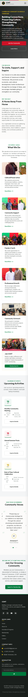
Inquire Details (14, 421)
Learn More (14, 48)
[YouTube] (11, 613)
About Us (4, 626)
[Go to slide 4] (16, 547)
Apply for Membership (14, 587)
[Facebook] (3, 613)
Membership (5, 632)
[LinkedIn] (15, 613)
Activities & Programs (7, 629)
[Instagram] (7, 613)
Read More (8, 191)
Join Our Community (14, 43)
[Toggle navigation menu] (25, 3)
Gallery (4, 635)
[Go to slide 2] (13, 547)
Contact (4, 638)
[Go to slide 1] (11, 547)
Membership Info (14, 366)
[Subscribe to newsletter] (14, 674)
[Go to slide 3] (14, 547)
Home (3, 623)
